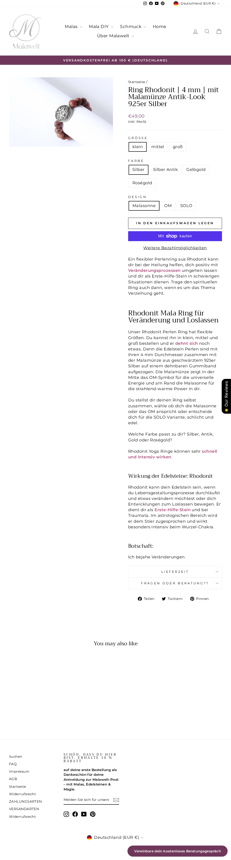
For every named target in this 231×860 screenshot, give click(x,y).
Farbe (136, 161)
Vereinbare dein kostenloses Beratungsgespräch (177, 851)
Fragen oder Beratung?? (175, 583)
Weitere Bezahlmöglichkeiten (175, 247)
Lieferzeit (175, 572)
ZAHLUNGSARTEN (25, 801)
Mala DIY (99, 26)
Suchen (15, 756)
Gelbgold (196, 169)
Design (137, 197)
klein (137, 146)
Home (159, 26)
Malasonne (144, 205)
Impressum (19, 771)
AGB (13, 779)
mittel (157, 146)
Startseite (136, 82)
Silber (138, 169)
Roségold (142, 182)
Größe (138, 138)
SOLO (186, 205)
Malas (72, 26)
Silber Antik (165, 169)
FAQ (13, 764)
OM (168, 205)
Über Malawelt (114, 35)
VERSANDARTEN (24, 809)
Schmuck (131, 26)
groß (178, 146)
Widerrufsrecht (22, 794)
